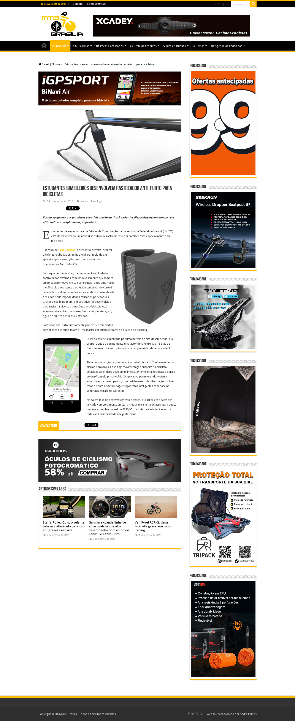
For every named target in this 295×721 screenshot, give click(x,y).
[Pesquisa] (253, 4)
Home (44, 45)
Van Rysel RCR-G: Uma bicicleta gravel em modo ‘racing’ (153, 526)
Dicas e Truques (176, 46)
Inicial (45, 64)
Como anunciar (96, 3)
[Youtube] (223, 4)
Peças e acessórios (112, 46)
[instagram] (227, 4)
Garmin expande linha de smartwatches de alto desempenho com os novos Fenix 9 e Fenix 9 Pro (109, 528)
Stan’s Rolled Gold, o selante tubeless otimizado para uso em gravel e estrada (64, 526)
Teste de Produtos (145, 46)
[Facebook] (214, 4)
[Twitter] (218, 4)
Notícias (61, 46)
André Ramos (248, 714)
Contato (78, 3)
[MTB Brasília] (62, 23)
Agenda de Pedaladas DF (230, 46)
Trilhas (200, 46)
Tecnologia (97, 201)
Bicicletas (83, 46)
